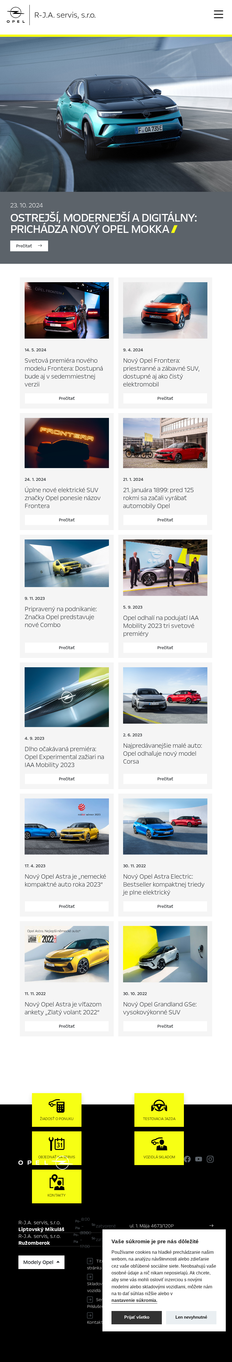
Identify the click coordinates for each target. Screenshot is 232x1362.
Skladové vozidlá (96, 1287)
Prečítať (24, 246)
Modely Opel (39, 1262)
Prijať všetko (136, 1317)
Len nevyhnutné (191, 1317)
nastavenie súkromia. (134, 1300)
